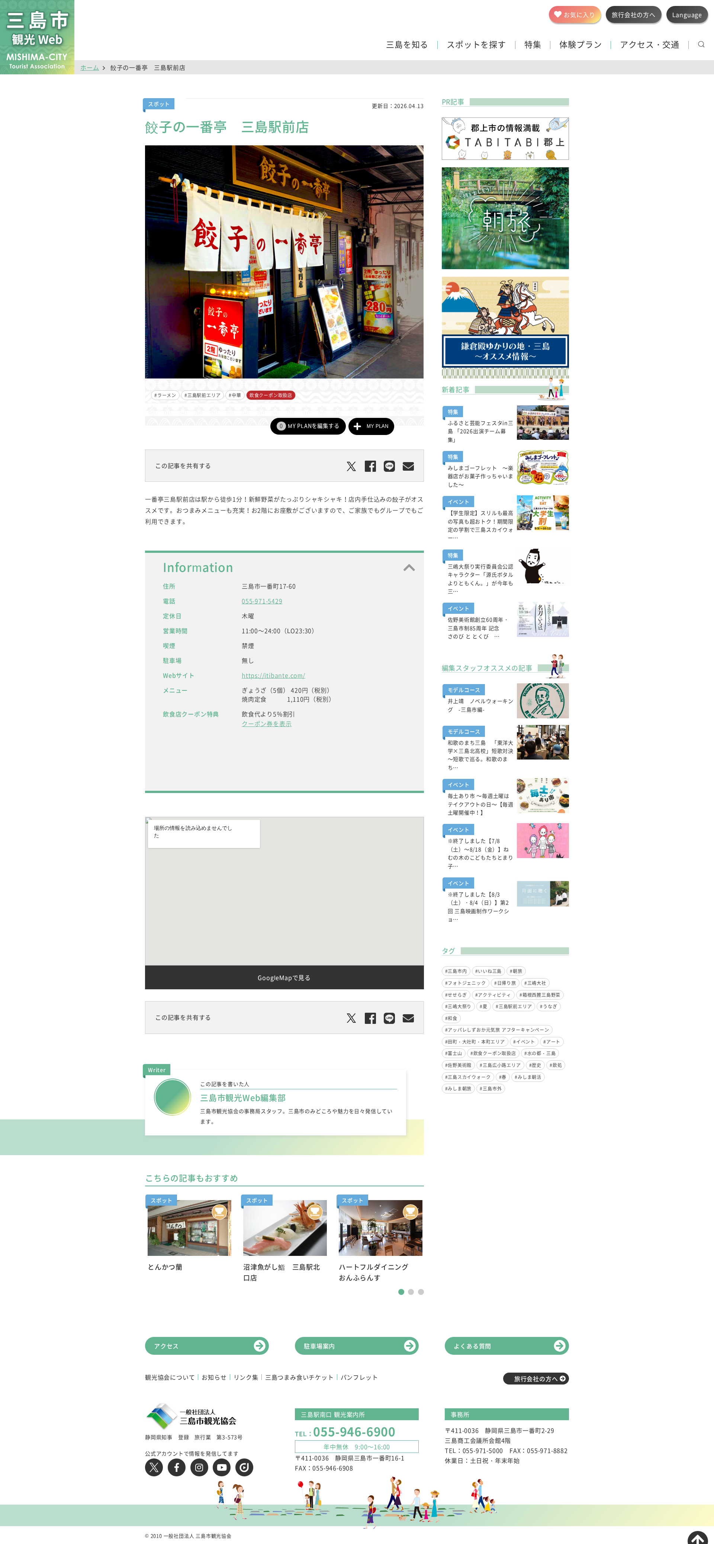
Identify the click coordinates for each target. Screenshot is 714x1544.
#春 (503, 1077)
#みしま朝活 (528, 1077)
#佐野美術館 (458, 1065)
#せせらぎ (456, 995)
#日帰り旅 (505, 983)
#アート (551, 1041)
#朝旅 (516, 971)
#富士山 (453, 1053)
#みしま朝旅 (458, 1088)
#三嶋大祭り (458, 1006)
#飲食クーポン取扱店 (493, 1053)
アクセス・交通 (649, 45)
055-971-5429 (262, 600)
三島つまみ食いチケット (299, 1377)
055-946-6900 (354, 1431)
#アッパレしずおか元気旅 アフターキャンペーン (497, 1029)
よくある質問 (472, 1345)
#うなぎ (548, 1006)
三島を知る (407, 45)
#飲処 (556, 1065)
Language (687, 14)
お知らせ (214, 1377)
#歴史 (535, 1065)
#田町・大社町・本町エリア (475, 1041)
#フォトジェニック (465, 983)
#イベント (524, 1041)
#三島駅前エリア (202, 395)
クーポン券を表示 (267, 723)
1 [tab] (401, 1292)
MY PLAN (377, 426)
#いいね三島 (488, 971)
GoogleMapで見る (284, 977)
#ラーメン (165, 395)
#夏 (484, 1006)
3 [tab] (421, 1292)
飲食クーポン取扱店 (271, 395)
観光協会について (170, 1377)
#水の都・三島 (540, 1053)
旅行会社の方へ (536, 1378)
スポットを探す (476, 45)
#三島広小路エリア (500, 1065)
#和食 (451, 1018)
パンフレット (359, 1377)
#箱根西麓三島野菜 (540, 995)
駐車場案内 (319, 1345)
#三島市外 (491, 1088)
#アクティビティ (493, 995)
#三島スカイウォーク (468, 1077)
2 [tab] (411, 1292)
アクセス (166, 1345)
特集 (532, 45)
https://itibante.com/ (273, 675)
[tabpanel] (189, 1236)
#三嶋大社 (535, 983)
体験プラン (580, 45)
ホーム (89, 67)
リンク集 (246, 1377)
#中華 (235, 395)
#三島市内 (456, 971)
